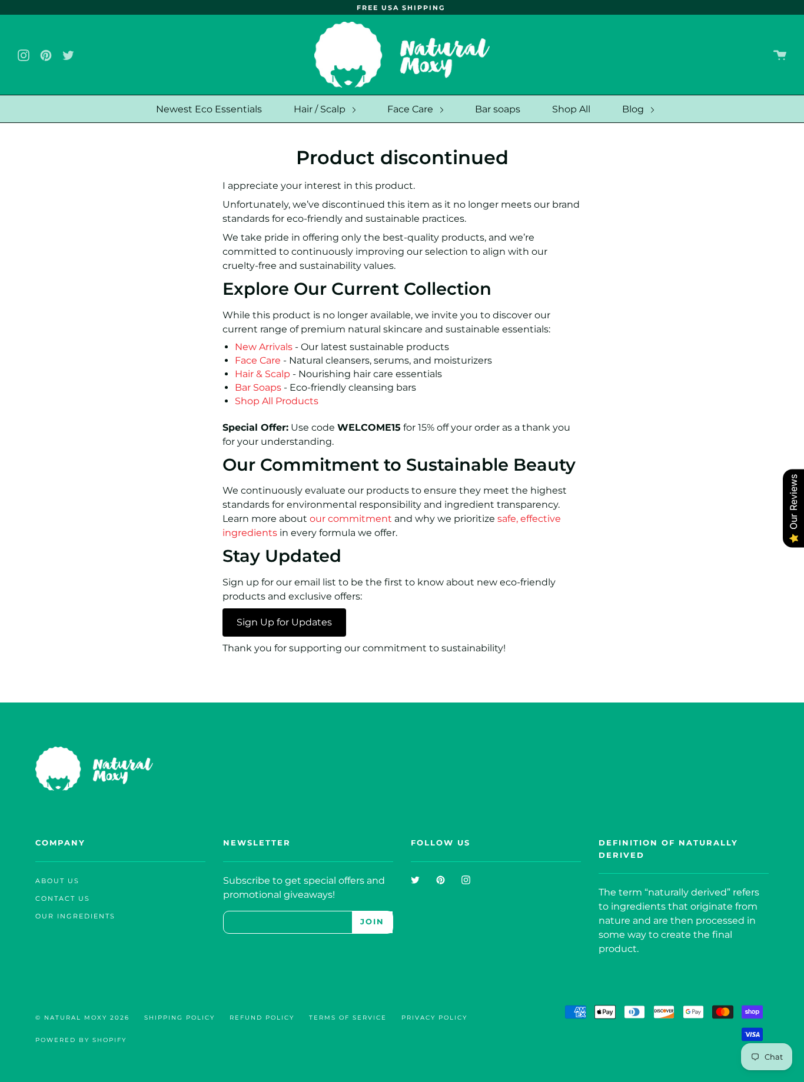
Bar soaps (497, 109)
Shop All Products (276, 401)
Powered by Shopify (81, 1040)
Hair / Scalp (321, 109)
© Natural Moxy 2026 (82, 1017)
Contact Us (62, 899)
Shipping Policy (179, 1017)
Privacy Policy (434, 1017)
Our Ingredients (75, 916)
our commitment (352, 518)
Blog (634, 109)
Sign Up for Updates (284, 622)
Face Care (411, 109)
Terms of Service (348, 1017)
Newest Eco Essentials (209, 109)
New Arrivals (264, 346)
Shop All (571, 109)
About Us (57, 881)
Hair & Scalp (262, 373)
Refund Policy (262, 1017)
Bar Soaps (258, 387)
